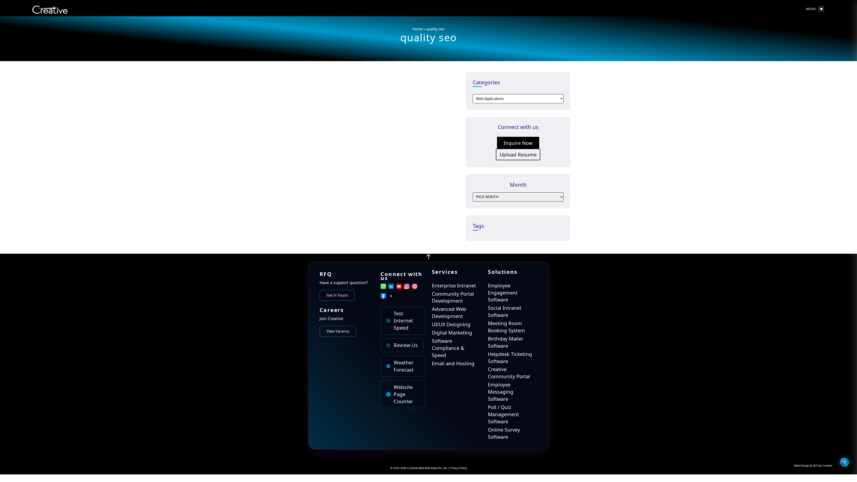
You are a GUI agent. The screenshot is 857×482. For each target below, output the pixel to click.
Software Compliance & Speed (448, 347)
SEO (815, 465)
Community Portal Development (453, 297)
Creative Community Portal (509, 373)
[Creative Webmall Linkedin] (391, 287)
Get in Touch (337, 295)
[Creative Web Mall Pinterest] (414, 286)
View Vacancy (338, 331)
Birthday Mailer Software (505, 342)
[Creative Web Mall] (50, 10)
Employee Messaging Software (500, 391)
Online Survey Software (504, 433)
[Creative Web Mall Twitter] (391, 296)
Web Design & (803, 465)
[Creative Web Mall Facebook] (383, 296)
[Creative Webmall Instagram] (407, 287)
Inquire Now (518, 142)
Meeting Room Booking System (506, 327)
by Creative (825, 465)
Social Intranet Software (504, 311)
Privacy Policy (458, 468)
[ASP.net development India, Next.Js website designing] (428, 258)
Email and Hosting (453, 363)
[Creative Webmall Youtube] (399, 287)
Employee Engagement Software (503, 292)
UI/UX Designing (451, 324)
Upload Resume (518, 154)
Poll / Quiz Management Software (503, 414)
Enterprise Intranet (454, 285)
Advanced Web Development (449, 312)
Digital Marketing (452, 332)
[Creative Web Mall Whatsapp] (383, 287)
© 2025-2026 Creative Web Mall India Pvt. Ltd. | (420, 468)
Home (417, 29)
